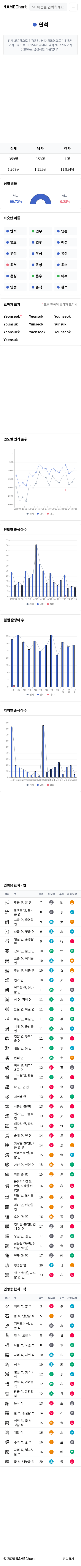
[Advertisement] (40, 98)
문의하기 (68, 1559)
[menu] (73, 7)
